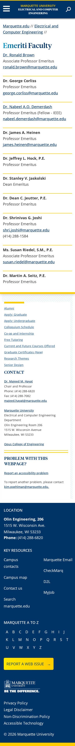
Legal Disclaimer (18, 709)
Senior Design (14, 365)
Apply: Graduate (15, 315)
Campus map (15, 577)
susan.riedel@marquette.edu (29, 261)
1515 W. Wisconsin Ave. (24, 525)
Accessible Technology (23, 723)
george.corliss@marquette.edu (30, 92)
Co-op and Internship (19, 333)
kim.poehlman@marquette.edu (26, 487)
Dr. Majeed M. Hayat (18, 381)
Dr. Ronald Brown (18, 54)
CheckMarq (53, 570)
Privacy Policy (16, 702)
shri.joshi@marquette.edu (26, 230)
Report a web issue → (28, 663)
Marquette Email (58, 559)
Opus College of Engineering (24, 444)
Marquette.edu (16, 26)
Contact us (13, 588)
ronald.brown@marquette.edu (30, 66)
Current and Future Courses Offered (29, 346)
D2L (47, 581)
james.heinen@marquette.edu (30, 144)
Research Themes (16, 358)
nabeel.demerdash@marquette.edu (34, 118)
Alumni (9, 308)
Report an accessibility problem (26, 473)
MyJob (49, 592)
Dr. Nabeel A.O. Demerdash (27, 106)
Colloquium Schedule (19, 327)
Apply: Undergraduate (19, 321)
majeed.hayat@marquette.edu (25, 401)
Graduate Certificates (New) (23, 352)
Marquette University (38, 6)
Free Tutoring (13, 340)
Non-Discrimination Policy (27, 716)
